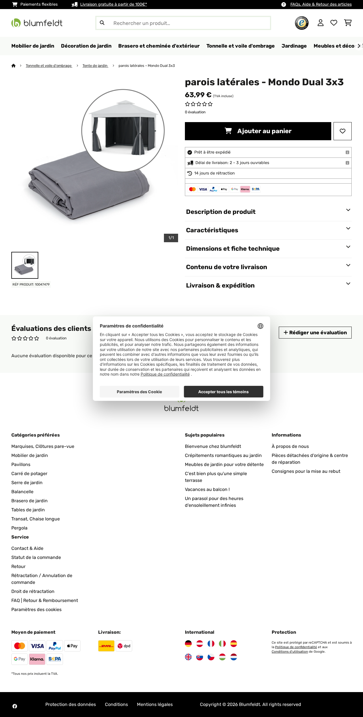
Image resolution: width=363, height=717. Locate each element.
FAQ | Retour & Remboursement (44, 600)
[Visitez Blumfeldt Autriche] (199, 643)
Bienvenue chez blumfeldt (213, 446)
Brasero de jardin (29, 500)
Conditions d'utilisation (290, 652)
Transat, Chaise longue (35, 519)
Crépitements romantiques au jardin (223, 455)
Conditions (116, 704)
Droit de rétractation (32, 591)
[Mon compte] (321, 23)
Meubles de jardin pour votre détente (224, 464)
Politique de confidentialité (296, 647)
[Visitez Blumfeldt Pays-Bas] (233, 657)
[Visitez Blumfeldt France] (211, 643)
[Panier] (348, 23)
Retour (18, 566)
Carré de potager (29, 473)
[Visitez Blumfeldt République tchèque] (211, 657)
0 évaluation (195, 112)
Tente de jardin (95, 65)
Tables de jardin (28, 509)
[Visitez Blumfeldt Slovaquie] (199, 657)
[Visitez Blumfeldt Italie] (222, 643)
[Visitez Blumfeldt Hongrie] (222, 657)
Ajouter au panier (264, 131)
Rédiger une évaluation (317, 332)
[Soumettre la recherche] (102, 23)
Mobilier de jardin (29, 455)
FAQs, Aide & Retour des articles (321, 4)
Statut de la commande (36, 557)
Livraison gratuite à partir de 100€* (113, 4)
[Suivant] (358, 46)
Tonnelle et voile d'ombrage (49, 65)
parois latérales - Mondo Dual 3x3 (147, 65)
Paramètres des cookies (36, 609)
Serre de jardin (27, 482)
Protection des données (70, 704)
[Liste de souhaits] (333, 23)
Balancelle (22, 491)
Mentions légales (155, 704)
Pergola (19, 528)
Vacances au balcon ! (207, 489)
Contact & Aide (27, 548)
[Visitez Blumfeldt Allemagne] (188, 643)
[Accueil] (18, 65)
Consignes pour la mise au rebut (306, 471)
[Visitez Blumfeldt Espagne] (233, 643)
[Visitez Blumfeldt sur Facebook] (14, 706)
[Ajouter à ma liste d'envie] (343, 131)
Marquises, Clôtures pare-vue (42, 446)
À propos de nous (290, 446)
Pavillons (20, 464)
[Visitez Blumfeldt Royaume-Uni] (188, 657)
